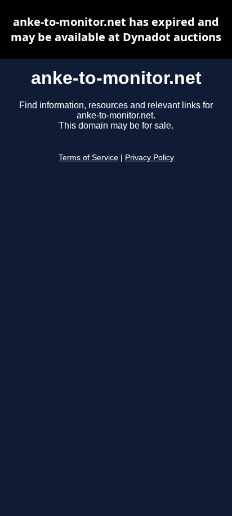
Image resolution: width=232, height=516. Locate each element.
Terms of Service (88, 157)
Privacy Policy (149, 157)
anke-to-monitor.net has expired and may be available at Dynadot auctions (116, 29)
